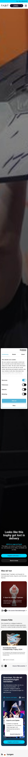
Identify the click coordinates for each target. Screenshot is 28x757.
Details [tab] (14, 354)
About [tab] (23, 354)
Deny (14, 405)
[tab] (10, 697)
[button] (2, 610)
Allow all (14, 400)
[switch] (24, 385)
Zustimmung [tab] (5, 354)
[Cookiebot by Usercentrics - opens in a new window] (20, 350)
